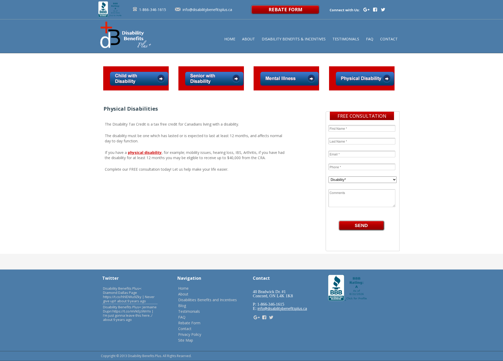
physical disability (145, 152)
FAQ (181, 317)
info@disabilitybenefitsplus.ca (207, 9)
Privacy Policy (189, 334)
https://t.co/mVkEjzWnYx (131, 311)
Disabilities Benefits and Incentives (207, 299)
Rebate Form (285, 9)
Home (183, 288)
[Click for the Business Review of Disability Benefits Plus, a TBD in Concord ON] (110, 15)
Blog (182, 305)
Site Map (185, 340)
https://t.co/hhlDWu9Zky (122, 296)
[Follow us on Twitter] (383, 9)
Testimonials (189, 311)
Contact (185, 328)
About (183, 294)
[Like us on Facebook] (375, 9)
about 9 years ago (131, 301)
